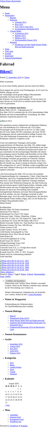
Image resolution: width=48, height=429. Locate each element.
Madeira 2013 (20, 36)
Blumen (13, 18)
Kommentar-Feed (17, 419)
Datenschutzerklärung (13, 58)
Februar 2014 (15, 353)
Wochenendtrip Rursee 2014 (26, 40)
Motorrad (13, 20)
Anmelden (14, 415)
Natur (2, 276)
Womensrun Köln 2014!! (19, 318)
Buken (23, 274)
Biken (10, 274)
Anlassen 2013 (20, 22)
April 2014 (14, 351)
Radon (7, 276)
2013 (12, 363)
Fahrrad (30, 274)
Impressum (9, 56)
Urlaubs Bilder (15, 31)
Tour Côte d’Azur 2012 (24, 27)
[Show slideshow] (7, 272)
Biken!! (6, 71)
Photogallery (10, 15)
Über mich (9, 51)
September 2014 (16, 344)
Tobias (26, 77)
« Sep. (7, 405)
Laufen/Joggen (15, 367)
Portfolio (24, 426)
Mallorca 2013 (20, 38)
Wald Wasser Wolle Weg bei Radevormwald (27, 320)
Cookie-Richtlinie (35, 294)
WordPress (14, 426)
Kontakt (8, 53)
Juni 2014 (13, 349)
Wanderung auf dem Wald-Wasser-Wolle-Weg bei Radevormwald (31, 46)
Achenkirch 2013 (21, 33)
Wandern (13, 42)
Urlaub (12, 372)
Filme (7, 49)
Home (7, 13)
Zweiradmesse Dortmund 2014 (27, 29)
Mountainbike (39, 274)
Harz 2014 (19, 24)
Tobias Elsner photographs (10, 1)
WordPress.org (15, 422)
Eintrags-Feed (15, 417)
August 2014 (15, 346)
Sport (12, 369)
